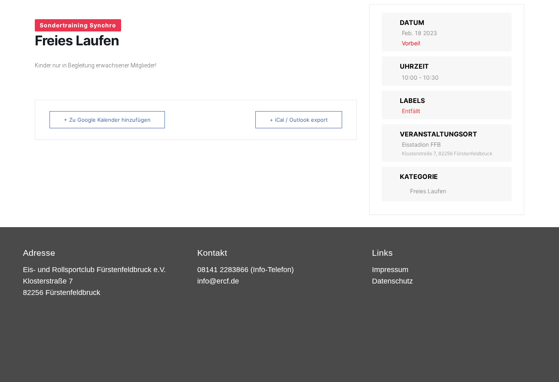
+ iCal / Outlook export (299, 119)
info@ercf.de (218, 281)
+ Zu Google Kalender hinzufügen (107, 119)
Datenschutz (392, 281)
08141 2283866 (222, 270)
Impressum (390, 270)
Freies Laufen (428, 191)
